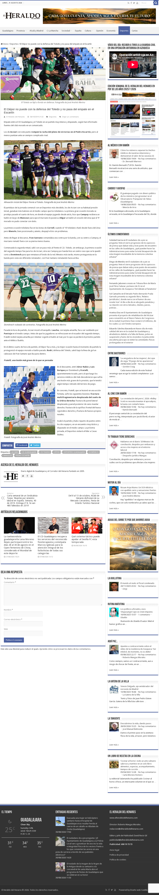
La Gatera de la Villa (131, 695)
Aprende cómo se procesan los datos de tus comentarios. (65, 649)
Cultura (88, 31)
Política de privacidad (119, 855)
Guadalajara (7, 31)
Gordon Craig (129, 366)
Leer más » (114, 177)
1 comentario (144, 614)
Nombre (8, 610)
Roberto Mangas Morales (134, 657)
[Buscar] (156, 2)
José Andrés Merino (131, 496)
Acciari (14, 452)
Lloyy (125, 589)
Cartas (135, 31)
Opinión (99, 31)
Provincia (21, 31)
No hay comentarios (147, 158)
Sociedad (66, 31)
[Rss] (128, 3)
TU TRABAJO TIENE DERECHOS (121, 436)
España (78, 31)
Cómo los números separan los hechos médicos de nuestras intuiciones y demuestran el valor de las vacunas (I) (137, 153)
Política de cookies (118, 859)
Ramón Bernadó (130, 410)
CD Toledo (45, 452)
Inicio (5, 44)
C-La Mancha (52, 31)
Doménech (94, 452)
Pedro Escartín (23, 456)
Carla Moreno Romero (133, 775)
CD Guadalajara (29, 452)
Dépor (57, 452)
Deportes (124, 31)
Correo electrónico (13, 619)
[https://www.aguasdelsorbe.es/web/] (99, 16)
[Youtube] (137, 3)
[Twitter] (134, 3)
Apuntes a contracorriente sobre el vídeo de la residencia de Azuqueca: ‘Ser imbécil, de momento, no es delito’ (138, 649)
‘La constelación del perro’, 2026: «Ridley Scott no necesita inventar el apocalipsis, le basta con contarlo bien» (138, 401)
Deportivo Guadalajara (74, 452)
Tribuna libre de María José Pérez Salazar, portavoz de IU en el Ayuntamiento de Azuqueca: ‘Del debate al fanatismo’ (132, 286)
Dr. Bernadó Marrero (132, 161)
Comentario (10, 582)
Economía (111, 31)
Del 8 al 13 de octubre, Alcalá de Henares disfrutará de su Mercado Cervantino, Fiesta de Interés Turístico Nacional (83, 498)
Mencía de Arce (129, 207)
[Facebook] (131, 3)
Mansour (7, 456)
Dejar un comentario (70, 117)
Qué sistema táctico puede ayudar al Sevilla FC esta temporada (86, 539)
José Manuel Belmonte (133, 729)
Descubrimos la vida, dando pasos (135, 723)
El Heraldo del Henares (15, 117)
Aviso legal (114, 850)
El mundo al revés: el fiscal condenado (137, 583)
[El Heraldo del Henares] (21, 15)
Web (6, 629)
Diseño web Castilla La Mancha (143, 890)
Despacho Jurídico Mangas (135, 455)
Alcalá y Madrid (36, 31)
